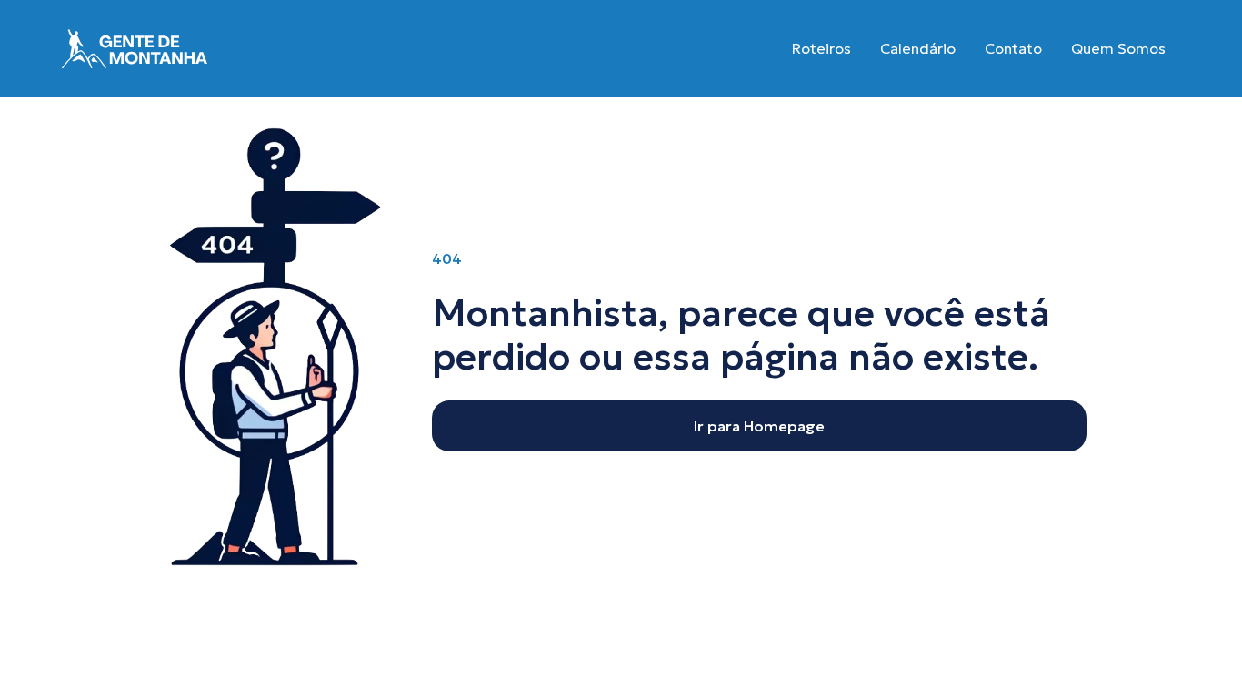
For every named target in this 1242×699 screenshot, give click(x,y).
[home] (134, 48)
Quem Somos (1118, 48)
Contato (1013, 48)
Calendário (918, 48)
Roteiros (821, 48)
